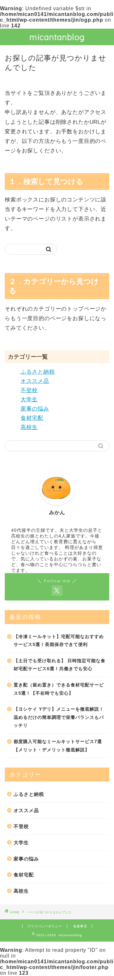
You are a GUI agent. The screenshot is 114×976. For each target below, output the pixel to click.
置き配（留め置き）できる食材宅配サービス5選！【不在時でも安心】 (59, 689)
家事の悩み (35, 409)
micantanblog (57, 37)
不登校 (29, 390)
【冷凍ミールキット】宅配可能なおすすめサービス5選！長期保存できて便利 (59, 640)
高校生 (29, 427)
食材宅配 (32, 418)
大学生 (29, 400)
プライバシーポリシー (44, 926)
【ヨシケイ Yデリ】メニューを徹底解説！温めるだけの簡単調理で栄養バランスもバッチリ (59, 717)
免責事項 (80, 926)
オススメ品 (35, 381)
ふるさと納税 (38, 372)
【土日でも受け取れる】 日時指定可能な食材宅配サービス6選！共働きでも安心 (59, 664)
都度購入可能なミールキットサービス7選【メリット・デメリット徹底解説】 (58, 745)
